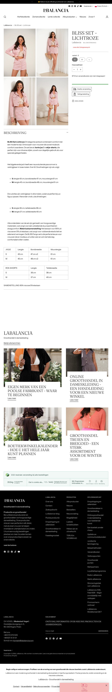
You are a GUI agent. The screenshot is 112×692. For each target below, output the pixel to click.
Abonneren (103, 631)
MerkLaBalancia (94, 579)
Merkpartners (93, 567)
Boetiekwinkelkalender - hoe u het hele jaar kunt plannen (33, 450)
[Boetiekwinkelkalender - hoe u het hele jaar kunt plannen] (33, 426)
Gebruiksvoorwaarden (41, 686)
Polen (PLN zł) (102, 6)
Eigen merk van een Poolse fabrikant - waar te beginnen (32, 391)
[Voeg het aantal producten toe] (81, 69)
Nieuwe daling (72, 514)
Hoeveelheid (77, 65)
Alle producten (72, 501)
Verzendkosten (93, 552)
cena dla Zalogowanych (81, 47)
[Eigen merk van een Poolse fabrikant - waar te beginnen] (33, 367)
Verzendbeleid (26, 686)
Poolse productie (53, 518)
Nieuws (69, 506)
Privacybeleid (57, 686)
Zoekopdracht (51, 510)
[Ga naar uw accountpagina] (107, 17)
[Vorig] (32, 2)
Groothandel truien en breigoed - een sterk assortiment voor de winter (86, 445)
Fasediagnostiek (52, 535)
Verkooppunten (93, 556)
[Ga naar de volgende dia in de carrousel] (106, 319)
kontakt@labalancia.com (23, 640)
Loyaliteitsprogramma (96, 571)
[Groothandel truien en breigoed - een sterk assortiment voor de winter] (87, 421)
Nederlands (87, 6)
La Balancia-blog (53, 514)
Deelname (79, 101)
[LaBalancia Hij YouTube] (81, 6)
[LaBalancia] (56, 10)
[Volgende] (79, 2)
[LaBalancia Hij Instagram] (72, 6)
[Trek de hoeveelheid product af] (74, 69)
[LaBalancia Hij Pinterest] (75, 6)
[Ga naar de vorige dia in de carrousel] (101, 319)
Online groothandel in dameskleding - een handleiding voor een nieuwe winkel (87, 386)
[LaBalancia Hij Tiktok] (78, 6)
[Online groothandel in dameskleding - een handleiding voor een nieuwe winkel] (87, 362)
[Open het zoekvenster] (5, 17)
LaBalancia (8, 25)
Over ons (49, 501)
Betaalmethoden (94, 548)
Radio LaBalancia (94, 575)
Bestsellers (70, 510)
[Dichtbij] (106, 685)
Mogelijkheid (71, 518)
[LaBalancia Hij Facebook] (69, 6)
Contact (49, 506)
